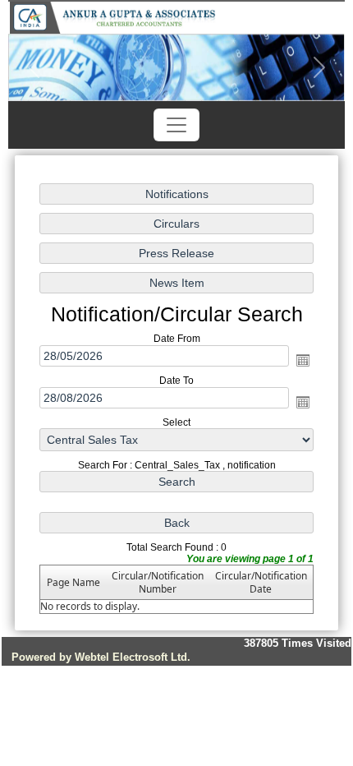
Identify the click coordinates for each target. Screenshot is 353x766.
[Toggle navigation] (176, 124)
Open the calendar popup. (303, 360)
